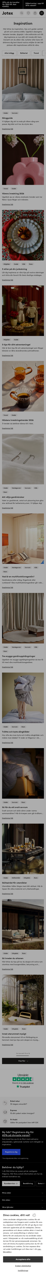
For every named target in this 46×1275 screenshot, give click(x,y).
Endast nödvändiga (23, 1266)
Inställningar (23, 1270)
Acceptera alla (23, 1259)
